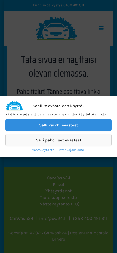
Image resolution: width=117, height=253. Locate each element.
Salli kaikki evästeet (58, 124)
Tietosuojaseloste (70, 150)
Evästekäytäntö (42, 150)
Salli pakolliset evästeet (58, 139)
